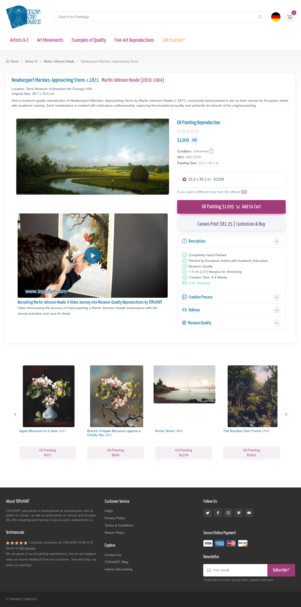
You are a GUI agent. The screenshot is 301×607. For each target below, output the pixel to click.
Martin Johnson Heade (59, 61)
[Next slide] (286, 414)
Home (15, 61)
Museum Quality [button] (199, 323)
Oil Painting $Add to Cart (231, 206)
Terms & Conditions (119, 525)
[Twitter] (207, 513)
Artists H (31, 61)
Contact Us (113, 555)
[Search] (260, 17)
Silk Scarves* (174, 40)
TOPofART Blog (116, 562)
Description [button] (197, 241)
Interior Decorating (118, 569)
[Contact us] (245, 192)
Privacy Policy (115, 518)
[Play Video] (92, 255)
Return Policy (114, 532)
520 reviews (27, 548)
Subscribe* (281, 570)
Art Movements (50, 40)
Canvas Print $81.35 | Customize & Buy (231, 224)
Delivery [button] (194, 310)
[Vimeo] (238, 513)
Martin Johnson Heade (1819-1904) (133, 80)
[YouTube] (249, 513)
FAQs (109, 511)
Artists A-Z (19, 40)
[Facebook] (218, 513)
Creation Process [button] (201, 297)
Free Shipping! (199, 283)
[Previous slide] (15, 414)
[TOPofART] (23, 17)
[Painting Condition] (211, 151)
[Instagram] (228, 513)
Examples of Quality (89, 40)
